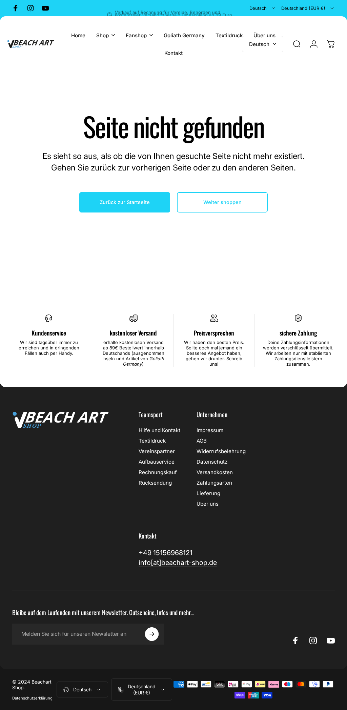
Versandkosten (215, 472)
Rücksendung (155, 483)
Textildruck (152, 441)
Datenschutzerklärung (32, 698)
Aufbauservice (157, 462)
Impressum (210, 430)
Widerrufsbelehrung (221, 451)
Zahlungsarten (214, 483)
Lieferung (208, 493)
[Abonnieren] (152, 634)
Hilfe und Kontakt (159, 430)
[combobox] (262, 8)
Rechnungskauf (158, 472)
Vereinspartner (157, 451)
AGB (202, 441)
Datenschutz (212, 462)
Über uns (208, 504)
